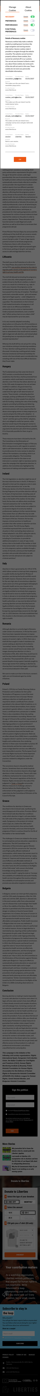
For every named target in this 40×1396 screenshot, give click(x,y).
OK (20, 159)
